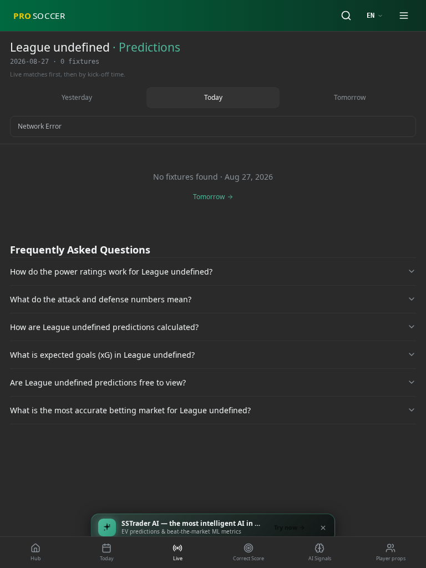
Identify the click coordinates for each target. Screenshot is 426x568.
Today (213, 97)
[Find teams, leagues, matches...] (346, 15)
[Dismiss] (323, 527)
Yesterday (77, 97)
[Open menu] (403, 15)
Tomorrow (350, 97)
